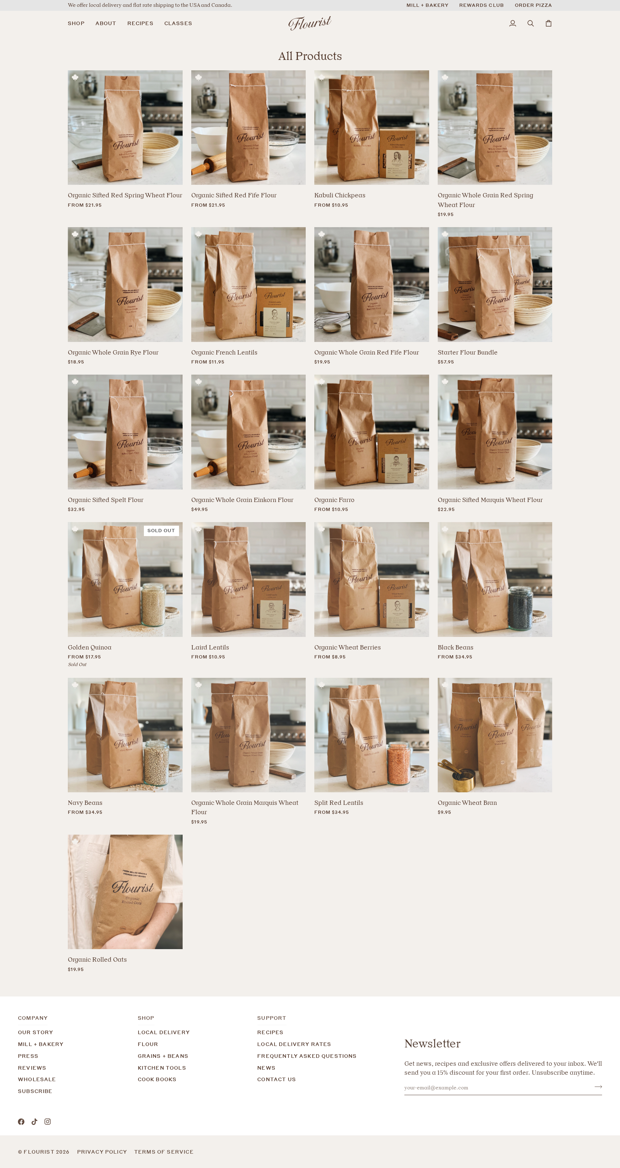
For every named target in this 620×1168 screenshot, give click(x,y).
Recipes (270, 1032)
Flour (148, 1044)
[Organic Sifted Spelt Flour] (125, 432)
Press (28, 1056)
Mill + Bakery (41, 1044)
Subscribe (35, 1091)
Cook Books (157, 1079)
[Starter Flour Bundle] (495, 284)
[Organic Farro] (371, 432)
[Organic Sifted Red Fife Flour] (248, 127)
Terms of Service (164, 1152)
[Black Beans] (495, 579)
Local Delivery (164, 1032)
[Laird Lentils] (248, 579)
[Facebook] (21, 1121)
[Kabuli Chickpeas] (371, 127)
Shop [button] (146, 1018)
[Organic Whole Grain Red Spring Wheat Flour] (495, 127)
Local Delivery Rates (294, 1044)
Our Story (35, 1032)
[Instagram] (47, 1121)
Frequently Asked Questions (307, 1056)
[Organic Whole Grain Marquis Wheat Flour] (248, 735)
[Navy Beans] (125, 735)
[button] (79, 23)
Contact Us (276, 1079)
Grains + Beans (163, 1056)
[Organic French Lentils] (248, 284)
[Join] (596, 1087)
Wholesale (37, 1079)
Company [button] (33, 1018)
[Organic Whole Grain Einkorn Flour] (248, 432)
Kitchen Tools (162, 1068)
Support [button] (271, 1018)
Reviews (32, 1068)
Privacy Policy (102, 1152)
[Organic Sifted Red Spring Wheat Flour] (125, 127)
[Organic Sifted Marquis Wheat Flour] (495, 432)
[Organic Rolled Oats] (125, 892)
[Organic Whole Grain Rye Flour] (125, 284)
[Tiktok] (34, 1121)
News (266, 1068)
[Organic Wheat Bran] (495, 735)
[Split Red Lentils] (371, 735)
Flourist (40, 1152)
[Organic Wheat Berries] (371, 579)
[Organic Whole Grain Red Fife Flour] (371, 284)
